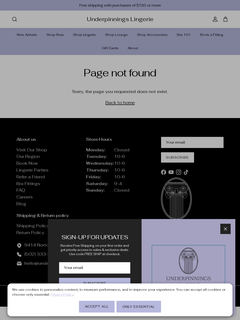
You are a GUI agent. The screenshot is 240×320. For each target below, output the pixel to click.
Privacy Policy (62, 294)
